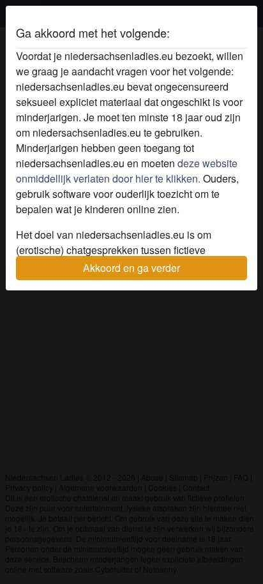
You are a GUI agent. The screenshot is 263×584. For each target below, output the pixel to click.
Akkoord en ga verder (131, 267)
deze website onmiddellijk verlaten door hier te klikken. (126, 171)
